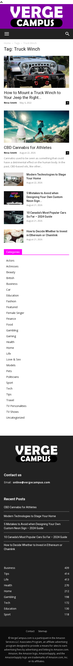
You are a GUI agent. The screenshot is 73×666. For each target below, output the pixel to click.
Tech (9, 388)
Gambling (12, 330)
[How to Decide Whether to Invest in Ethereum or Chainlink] (13, 236)
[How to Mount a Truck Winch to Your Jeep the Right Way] (36, 72)
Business (12, 284)
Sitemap (42, 631)
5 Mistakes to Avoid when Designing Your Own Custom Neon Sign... (44, 197)
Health (10, 342)
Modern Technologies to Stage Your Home (30, 516)
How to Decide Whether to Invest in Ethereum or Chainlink (33, 547)
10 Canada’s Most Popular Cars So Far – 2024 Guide (35, 537)
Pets (9, 371)
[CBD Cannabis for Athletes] (36, 127)
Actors (10, 260)
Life (8, 353)
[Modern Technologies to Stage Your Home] (13, 179)
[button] (6, 34)
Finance (11, 318)
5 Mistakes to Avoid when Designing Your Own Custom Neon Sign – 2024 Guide (32, 526)
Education (12, 295)
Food (9, 324)
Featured (12, 307)
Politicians (12, 377)
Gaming (11, 336)
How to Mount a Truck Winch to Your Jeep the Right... (32, 95)
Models (11, 365)
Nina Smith (10, 102)
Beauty (10, 272)
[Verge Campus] (36, 16)
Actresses (12, 266)
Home (7, 43)
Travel (10, 400)
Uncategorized (15, 417)
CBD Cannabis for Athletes (28, 147)
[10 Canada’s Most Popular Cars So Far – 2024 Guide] (13, 217)
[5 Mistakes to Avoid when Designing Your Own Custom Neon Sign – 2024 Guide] (13, 198)
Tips (8, 394)
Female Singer (15, 313)
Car (8, 289)
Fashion (11, 301)
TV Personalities (16, 406)
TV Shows (12, 412)
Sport (9, 382)
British (10, 278)
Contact (30, 631)
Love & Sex (13, 359)
